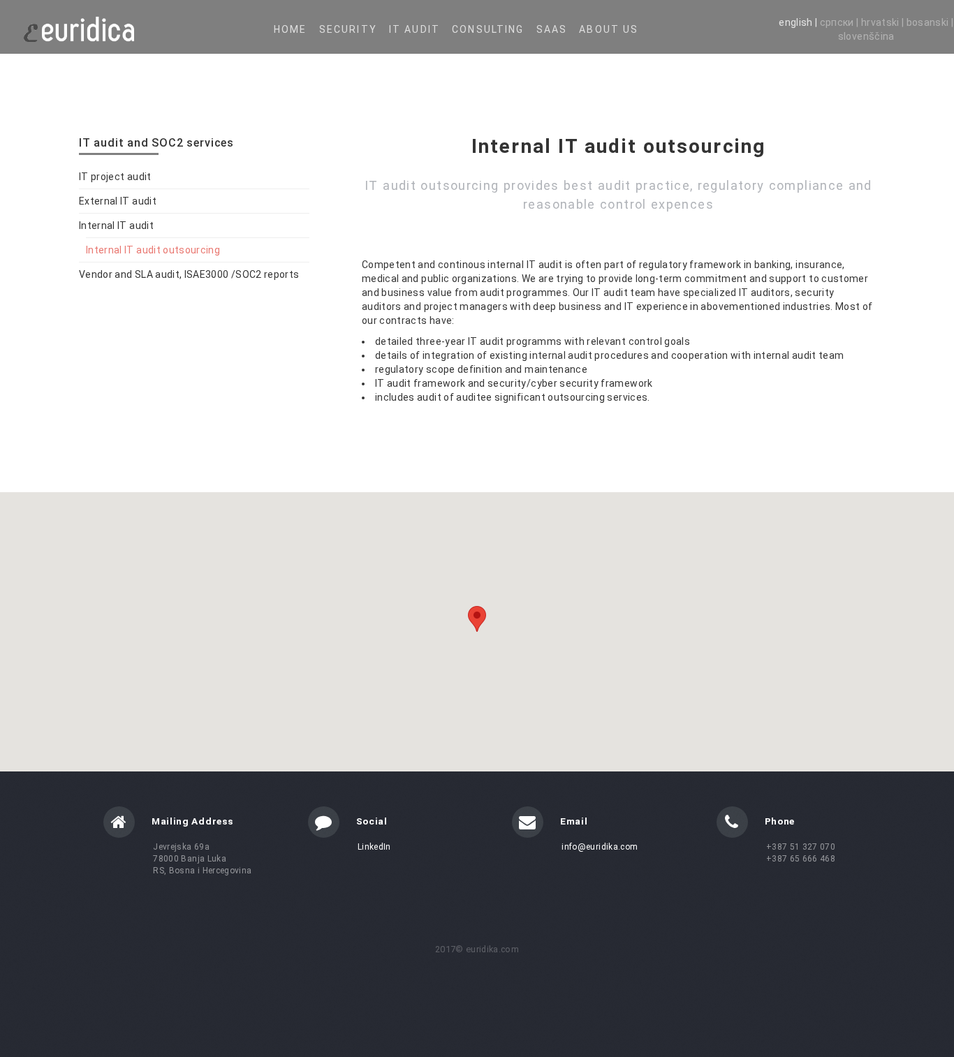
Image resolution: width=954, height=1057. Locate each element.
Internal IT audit (116, 225)
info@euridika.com (600, 847)
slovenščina (866, 36)
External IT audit (117, 201)
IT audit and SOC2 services (156, 142)
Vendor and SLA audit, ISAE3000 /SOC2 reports (189, 274)
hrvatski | (884, 22)
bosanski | (930, 22)
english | (799, 22)
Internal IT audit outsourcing (153, 250)
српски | (840, 22)
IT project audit (115, 176)
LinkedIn (374, 847)
